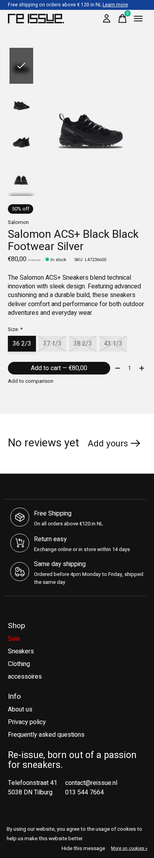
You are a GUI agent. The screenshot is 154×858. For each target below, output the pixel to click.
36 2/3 (22, 343)
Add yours (108, 443)
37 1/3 (52, 343)
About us (20, 709)
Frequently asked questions (46, 734)
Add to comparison (30, 381)
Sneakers (21, 651)
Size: (15, 329)
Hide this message (83, 848)
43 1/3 (113, 343)
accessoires (25, 676)
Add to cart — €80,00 (59, 368)
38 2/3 (82, 343)
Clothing (19, 664)
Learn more (115, 4)
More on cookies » (129, 848)
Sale (14, 639)
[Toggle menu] (138, 18)
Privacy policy (27, 722)
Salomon (18, 222)
